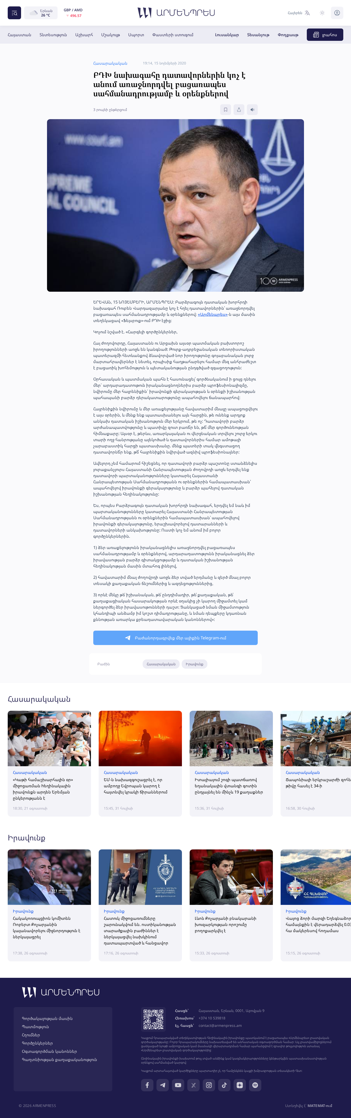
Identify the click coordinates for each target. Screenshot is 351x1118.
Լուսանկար (227, 34)
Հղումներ (31, 1035)
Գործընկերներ (37, 1043)
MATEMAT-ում (320, 1105)
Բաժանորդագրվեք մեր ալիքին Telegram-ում (180, 638)
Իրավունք (194, 663)
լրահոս (329, 34)
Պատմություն (35, 1026)
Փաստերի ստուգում (172, 34)
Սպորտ (136, 34)
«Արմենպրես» (213, 314)
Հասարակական (161, 663)
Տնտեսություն (53, 34)
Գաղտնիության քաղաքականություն (59, 1059)
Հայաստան (19, 34)
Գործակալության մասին (47, 1018)
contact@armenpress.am (220, 1025)
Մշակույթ (110, 34)
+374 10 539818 (212, 1018)
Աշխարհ (84, 34)
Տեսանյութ (258, 34)
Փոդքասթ (288, 34)
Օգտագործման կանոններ (49, 1051)
